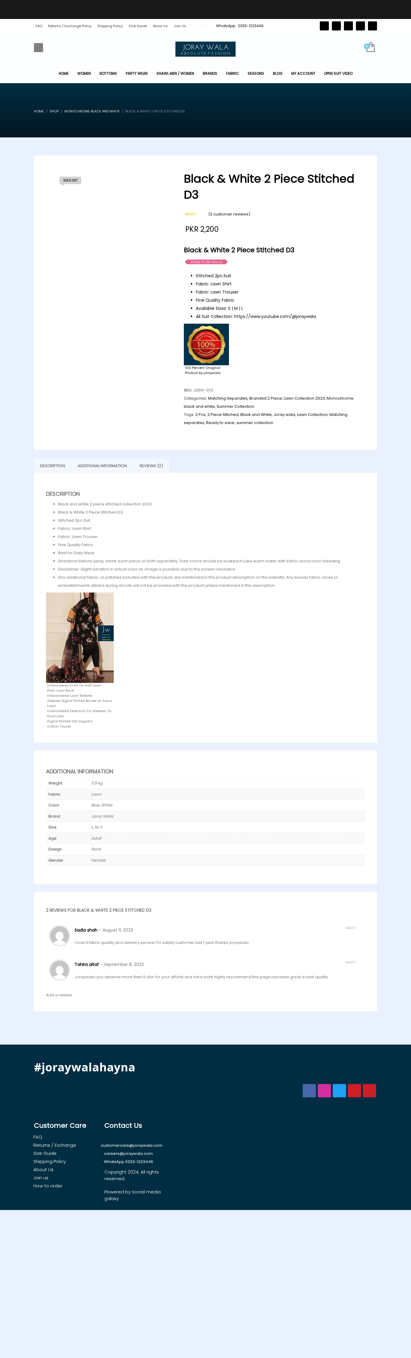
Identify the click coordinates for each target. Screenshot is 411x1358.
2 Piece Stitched (223, 414)
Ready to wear (220, 423)
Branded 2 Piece (265, 398)
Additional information (102, 466)
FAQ (39, 26)
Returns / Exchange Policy (69, 26)
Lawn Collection (312, 414)
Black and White (256, 414)
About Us (160, 26)
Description (52, 466)
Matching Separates (228, 398)
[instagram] (360, 25)
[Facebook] (336, 25)
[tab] (52, 466)
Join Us (180, 26)
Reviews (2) (151, 466)
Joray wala (284, 414)
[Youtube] (372, 25)
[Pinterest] (348, 25)
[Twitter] (324, 25)
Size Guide (138, 26)
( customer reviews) (229, 214)
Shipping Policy (110, 26)
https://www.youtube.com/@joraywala (275, 316)
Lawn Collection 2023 (304, 398)
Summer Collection (235, 406)
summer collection (254, 423)
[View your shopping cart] (370, 48)
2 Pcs (200, 414)
